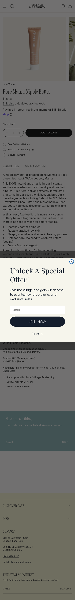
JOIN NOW (37, 321)
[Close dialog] (71, 261)
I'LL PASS (37, 334)
